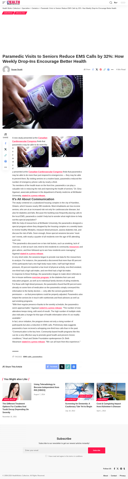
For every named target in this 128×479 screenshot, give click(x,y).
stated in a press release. (34, 196)
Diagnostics (71, 396)
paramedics (37, 357)
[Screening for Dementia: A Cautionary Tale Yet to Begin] (79, 391)
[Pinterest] (121, 468)
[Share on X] (96, 70)
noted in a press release (50, 308)
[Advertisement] (64, 33)
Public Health (85, 396)
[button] (4, 2)
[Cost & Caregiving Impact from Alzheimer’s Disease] (111, 391)
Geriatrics (8, 13)
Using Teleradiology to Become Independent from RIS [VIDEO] (46, 387)
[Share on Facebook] (93, 70)
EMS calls (27, 357)
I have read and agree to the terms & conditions (65, 456)
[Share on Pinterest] (100, 70)
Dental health (9, 399)
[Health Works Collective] (13, 2)
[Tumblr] (124, 468)
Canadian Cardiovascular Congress (45, 172)
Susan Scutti (16, 69)
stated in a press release (31, 254)
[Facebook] (114, 468)
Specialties (20, 13)
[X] (117, 468)
